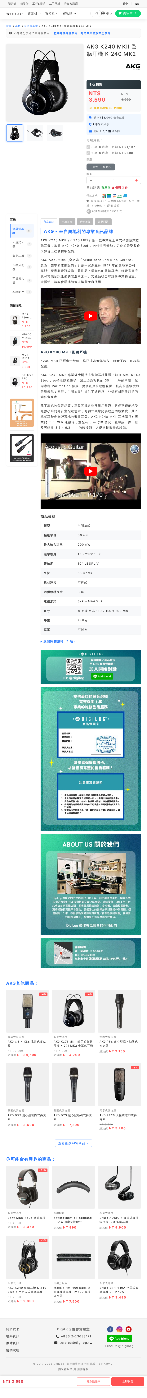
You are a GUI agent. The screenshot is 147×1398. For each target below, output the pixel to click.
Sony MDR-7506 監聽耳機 (27, 1217)
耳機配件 (59, 1213)
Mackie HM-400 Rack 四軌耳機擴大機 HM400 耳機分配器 (72, 1291)
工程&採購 (38, 3)
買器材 (33, 13)
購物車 (130, 13)
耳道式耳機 (107, 1213)
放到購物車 (93, 1381)
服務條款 (82, 1369)
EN (137, 3)
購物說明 (13, 1350)
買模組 (50, 13)
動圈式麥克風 (108, 1037)
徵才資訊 (13, 1343)
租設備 (24, 3)
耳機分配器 (61, 1283)
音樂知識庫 (71, 3)
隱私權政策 (65, 1369)
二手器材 (54, 3)
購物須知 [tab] (85, 221)
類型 (89, 159)
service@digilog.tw (76, 1343)
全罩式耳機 (31, 26)
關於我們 (13, 1329)
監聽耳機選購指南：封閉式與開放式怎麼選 (82, 33)
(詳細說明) (114, 205)
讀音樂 (12, 3)
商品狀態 (93, 187)
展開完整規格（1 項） (60, 641)
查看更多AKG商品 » (73, 1143)
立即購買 (127, 1381)
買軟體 (68, 13)
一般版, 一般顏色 (101, 167)
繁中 (125, 3)
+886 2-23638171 (75, 1336)
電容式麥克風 (16, 1037)
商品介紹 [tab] (48, 221)
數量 (89, 174)
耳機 (18, 26)
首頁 (9, 26)
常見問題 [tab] (103, 221)
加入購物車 (27, 1028)
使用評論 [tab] (67, 221)
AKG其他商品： (22, 983)
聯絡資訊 (13, 1336)
